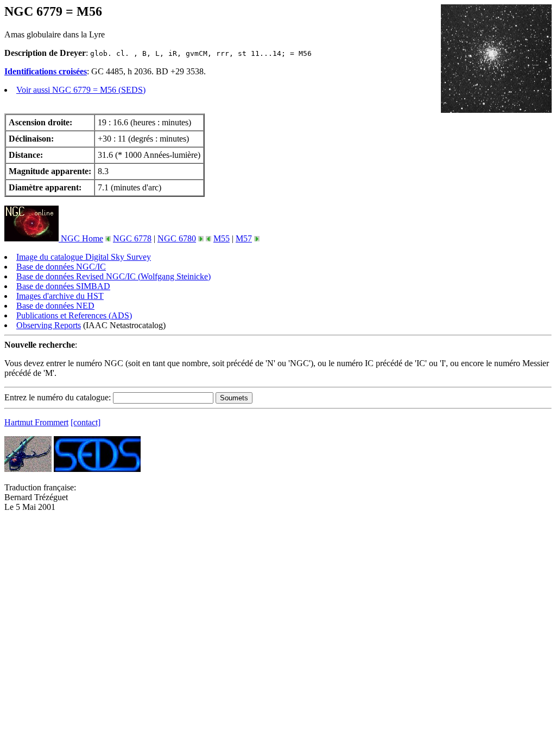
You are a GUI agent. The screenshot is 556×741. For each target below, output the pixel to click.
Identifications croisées (45, 71)
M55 (221, 238)
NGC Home (81, 238)
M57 (244, 238)
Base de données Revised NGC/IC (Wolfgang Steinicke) (113, 276)
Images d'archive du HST (60, 296)
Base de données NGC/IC (61, 266)
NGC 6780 (176, 238)
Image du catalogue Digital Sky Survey (83, 256)
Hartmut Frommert (36, 422)
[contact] (85, 422)
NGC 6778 (132, 238)
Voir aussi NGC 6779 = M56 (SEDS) (81, 89)
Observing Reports (48, 325)
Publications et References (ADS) (74, 315)
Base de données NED (55, 305)
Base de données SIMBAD (63, 286)
